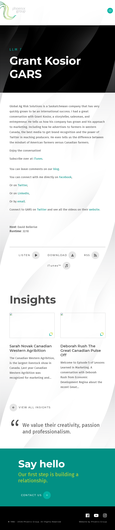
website (94, 209)
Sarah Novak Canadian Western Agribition (31, 348)
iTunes (38, 158)
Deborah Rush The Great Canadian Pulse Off (80, 350)
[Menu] (110, 10)
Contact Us (31, 495)
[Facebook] (88, 515)
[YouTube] (96, 515)
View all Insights (35, 407)
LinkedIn (23, 193)
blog (56, 169)
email (21, 201)
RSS (87, 255)
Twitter (22, 185)
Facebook (65, 177)
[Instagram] (105, 515)
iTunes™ (54, 265)
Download (57, 255)
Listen (24, 255)
